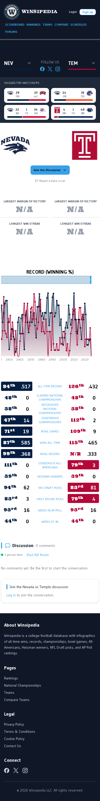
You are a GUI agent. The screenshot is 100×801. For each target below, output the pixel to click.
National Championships (22, 685)
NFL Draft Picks (50, 488)
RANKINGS (33, 24)
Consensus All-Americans (50, 465)
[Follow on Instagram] (57, 69)
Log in (11, 595)
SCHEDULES (78, 24)
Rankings (11, 678)
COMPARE (61, 24)
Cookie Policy (14, 738)
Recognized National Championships (50, 409)
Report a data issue (52, 181)
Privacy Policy (14, 724)
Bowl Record (50, 454)
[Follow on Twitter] (50, 69)
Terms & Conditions (19, 731)
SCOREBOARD (14, 24)
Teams (9, 692)
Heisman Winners (50, 476)
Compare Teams (16, 699)
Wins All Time (50, 442)
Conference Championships (50, 420)
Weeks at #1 (50, 521)
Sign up (87, 12)
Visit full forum (38, 554)
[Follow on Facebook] (42, 69)
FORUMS (11, 32)
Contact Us (12, 746)
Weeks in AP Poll (50, 510)
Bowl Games (50, 431)
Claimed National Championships (50, 397)
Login (73, 12)
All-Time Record (50, 386)
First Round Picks (50, 499)
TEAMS (47, 24)
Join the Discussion (47, 170)
